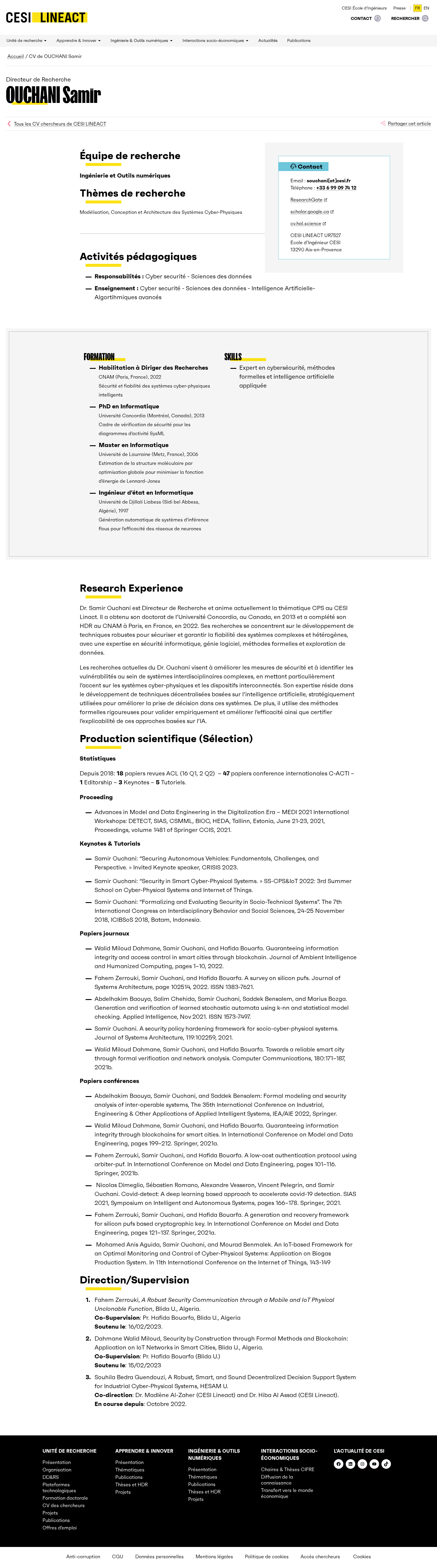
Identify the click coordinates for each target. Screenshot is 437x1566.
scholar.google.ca (309, 211)
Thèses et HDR (131, 1484)
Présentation (57, 1462)
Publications (56, 1520)
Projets (50, 1513)
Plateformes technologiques (59, 1487)
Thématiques (129, 1470)
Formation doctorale (65, 1498)
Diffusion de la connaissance (277, 1480)
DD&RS (51, 1477)
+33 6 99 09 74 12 (336, 188)
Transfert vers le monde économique (287, 1493)
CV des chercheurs (64, 1505)
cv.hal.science (305, 223)
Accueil (15, 56)
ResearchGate (306, 200)
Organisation (57, 1470)
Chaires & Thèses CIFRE (288, 1469)
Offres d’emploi (60, 1528)
